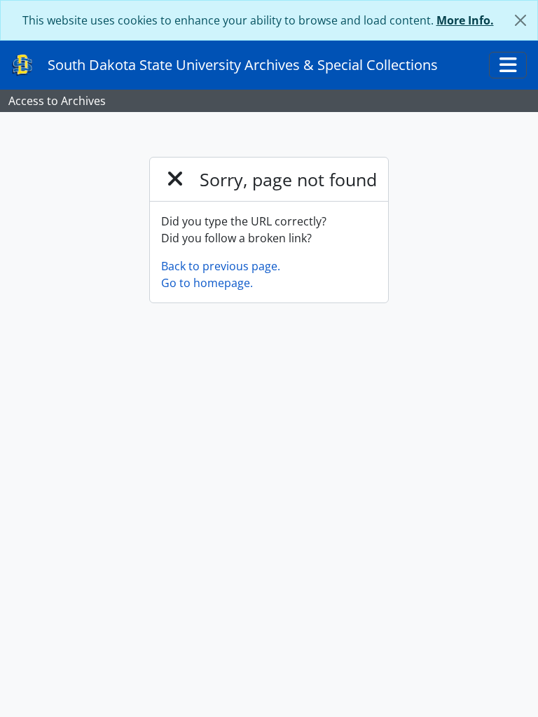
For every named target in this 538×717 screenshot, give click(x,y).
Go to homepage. (207, 283)
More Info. (465, 20)
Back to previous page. (220, 266)
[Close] (520, 20)
